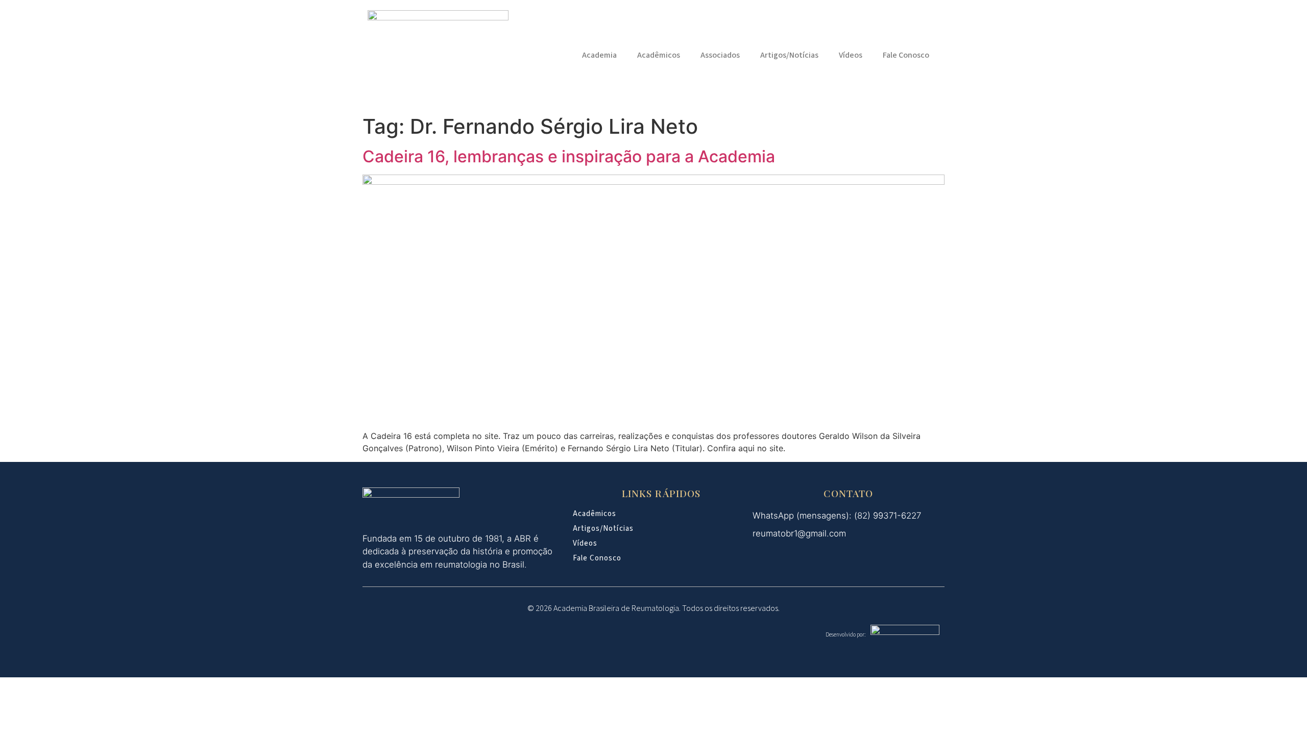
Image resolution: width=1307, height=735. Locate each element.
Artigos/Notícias (789, 55)
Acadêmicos (658, 55)
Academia (599, 55)
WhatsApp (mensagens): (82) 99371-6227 (837, 515)
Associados (720, 55)
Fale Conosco (906, 55)
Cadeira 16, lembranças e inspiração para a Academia (568, 156)
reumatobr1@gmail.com (799, 533)
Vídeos (850, 55)
